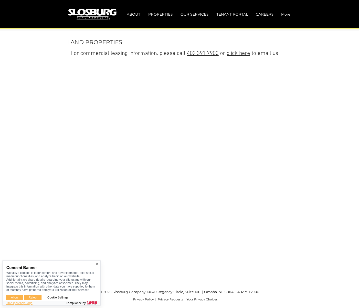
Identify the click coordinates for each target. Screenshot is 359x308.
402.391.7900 (203, 53)
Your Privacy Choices (202, 299)
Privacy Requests (170, 299)
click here (238, 53)
